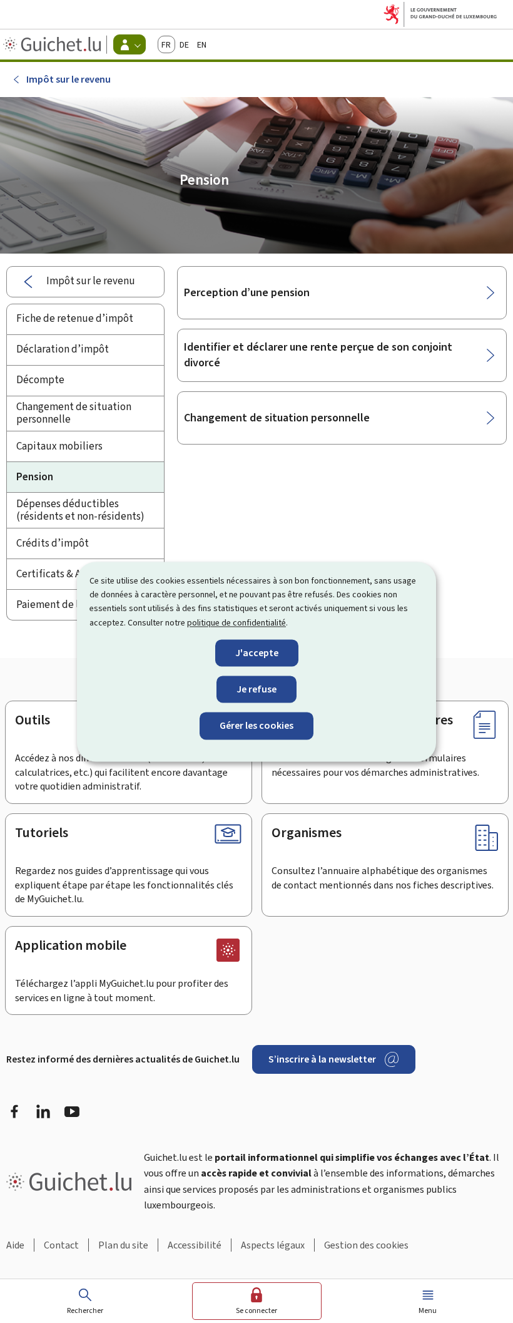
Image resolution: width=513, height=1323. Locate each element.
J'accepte (256, 653)
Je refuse (256, 689)
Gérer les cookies (256, 726)
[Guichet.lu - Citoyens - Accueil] (53, 44)
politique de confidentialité (236, 623)
